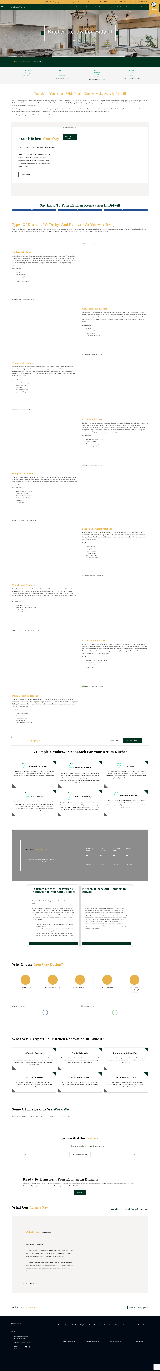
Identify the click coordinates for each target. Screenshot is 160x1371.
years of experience (74, 154)
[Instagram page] (29, 1347)
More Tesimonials (30, 1283)
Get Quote (80, 1192)
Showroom (146, 1325)
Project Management (100, 7)
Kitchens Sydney (25, 61)
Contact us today (28, 1186)
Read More (26, 174)
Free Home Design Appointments (45, 1018)
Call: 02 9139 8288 (141, 2)
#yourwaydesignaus (138, 1307)
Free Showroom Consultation (115, 1018)
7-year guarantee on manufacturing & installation (134, 990)
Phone (16, 1346)
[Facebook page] (26, 1347)
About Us (78, 7)
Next (134, 1154)
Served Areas (133, 7)
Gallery (117, 1325)
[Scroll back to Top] (157, 1361)
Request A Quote (153, 9)
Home (72, 7)
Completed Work (113, 7)
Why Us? (82, 1325)
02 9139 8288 (17, 1349)
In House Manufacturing (80, 987)
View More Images (80, 1154)
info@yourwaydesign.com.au (22, 1342)
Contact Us (144, 7)
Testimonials (123, 7)
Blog (66, 1325)
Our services (87, 7)
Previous (25, 1154)
